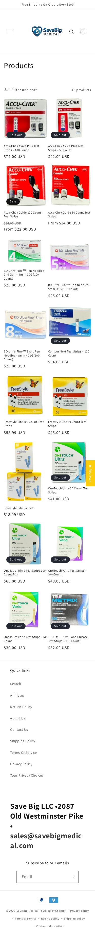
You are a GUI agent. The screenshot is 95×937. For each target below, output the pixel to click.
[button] (10, 31)
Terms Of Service (23, 752)
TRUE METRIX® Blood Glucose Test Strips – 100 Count (68, 639)
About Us (17, 718)
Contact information (50, 926)
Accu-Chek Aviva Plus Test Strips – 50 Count (66, 148)
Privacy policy (79, 910)
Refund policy (50, 918)
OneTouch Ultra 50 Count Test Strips (68, 490)
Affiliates (17, 695)
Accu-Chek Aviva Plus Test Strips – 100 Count (21, 148)
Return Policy (21, 706)
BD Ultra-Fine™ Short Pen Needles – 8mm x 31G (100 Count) (22, 355)
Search (15, 683)
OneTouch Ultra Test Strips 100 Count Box (25, 572)
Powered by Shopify (53, 910)
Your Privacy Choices (27, 775)
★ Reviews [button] (90, 473)
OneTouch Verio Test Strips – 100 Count (67, 572)
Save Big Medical (27, 910)
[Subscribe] (72, 877)
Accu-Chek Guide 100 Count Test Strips (22, 214)
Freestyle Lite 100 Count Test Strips (24, 424)
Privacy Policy (21, 764)
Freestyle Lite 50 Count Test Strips (67, 424)
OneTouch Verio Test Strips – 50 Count (25, 639)
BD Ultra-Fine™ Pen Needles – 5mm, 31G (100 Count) (69, 287)
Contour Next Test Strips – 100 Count (68, 353)
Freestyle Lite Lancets (19, 508)
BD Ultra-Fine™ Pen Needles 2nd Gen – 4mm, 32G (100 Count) (24, 274)
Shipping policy (74, 918)
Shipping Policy (22, 741)
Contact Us (19, 729)
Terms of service (25, 918)
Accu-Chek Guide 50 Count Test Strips (69, 214)
